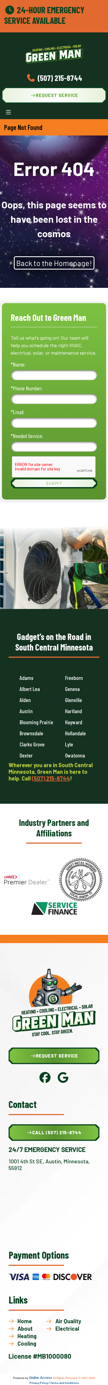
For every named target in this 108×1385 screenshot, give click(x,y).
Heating (27, 1336)
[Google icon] (63, 1081)
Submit (54, 483)
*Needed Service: (27, 435)
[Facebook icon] (45, 1081)
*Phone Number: (26, 388)
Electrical (67, 1328)
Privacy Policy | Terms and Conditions (54, 1382)
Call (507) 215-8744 (56, 1132)
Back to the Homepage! (54, 262)
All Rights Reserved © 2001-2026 (74, 1377)
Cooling (26, 1343)
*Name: (18, 364)
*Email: (17, 412)
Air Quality (68, 1321)
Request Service (57, 95)
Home (24, 1321)
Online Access (40, 1378)
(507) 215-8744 (59, 78)
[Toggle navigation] (8, 112)
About (25, 1328)
